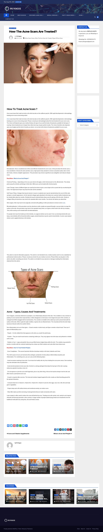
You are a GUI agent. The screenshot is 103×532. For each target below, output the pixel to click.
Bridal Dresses (52, 15)
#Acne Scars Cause (29, 38)
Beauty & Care (13, 28)
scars (63, 202)
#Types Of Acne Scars (57, 38)
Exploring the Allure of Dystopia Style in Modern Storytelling (15, 499)
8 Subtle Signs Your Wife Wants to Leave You (62, 469)
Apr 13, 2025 (35, 501)
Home (12, 15)
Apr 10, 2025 (59, 501)
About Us (83, 528)
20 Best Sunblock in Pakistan (39, 468)
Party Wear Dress (68, 15)
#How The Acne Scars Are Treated (43, 38)
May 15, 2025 (11, 501)
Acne (8, 119)
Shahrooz (43, 471)
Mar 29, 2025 (82, 501)
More (81, 15)
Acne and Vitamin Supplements (18, 433)
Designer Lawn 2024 (36, 15)
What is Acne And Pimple (62, 433)
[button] (95, 17)
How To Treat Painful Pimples (22, 347)
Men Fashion (21, 15)
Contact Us (9, 19)
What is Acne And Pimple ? (21, 178)
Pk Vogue (18, 36)
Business (80, 494)
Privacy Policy (95, 528)
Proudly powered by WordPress (11, 528)
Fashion (8, 494)
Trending (33, 494)
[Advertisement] (39, 96)
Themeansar (29, 528)
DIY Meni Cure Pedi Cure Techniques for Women (15, 469)
